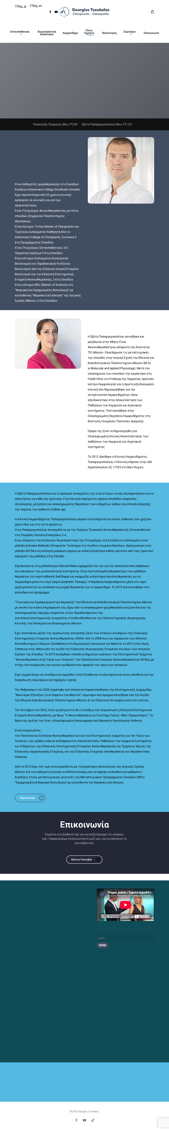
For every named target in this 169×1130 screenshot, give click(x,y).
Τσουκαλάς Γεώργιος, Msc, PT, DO (55, 124)
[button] (30, 798)
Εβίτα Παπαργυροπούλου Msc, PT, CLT (107, 124)
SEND (102, 945)
